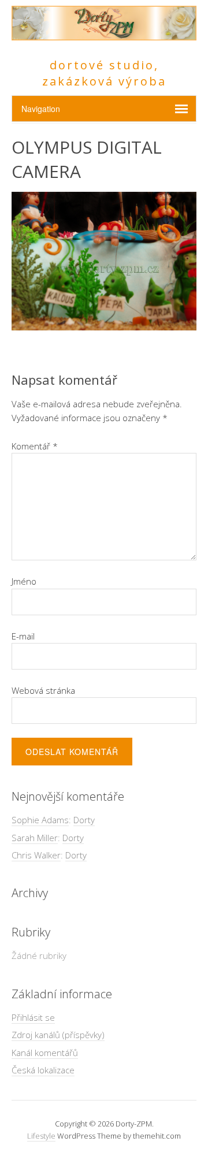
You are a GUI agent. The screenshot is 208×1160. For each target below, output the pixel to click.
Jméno (24, 581)
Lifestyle (41, 1136)
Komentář (35, 446)
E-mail (23, 636)
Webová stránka (43, 690)
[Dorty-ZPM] (104, 33)
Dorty (84, 820)
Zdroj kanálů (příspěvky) (58, 1034)
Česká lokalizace (43, 1070)
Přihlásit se (33, 1017)
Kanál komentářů (45, 1052)
